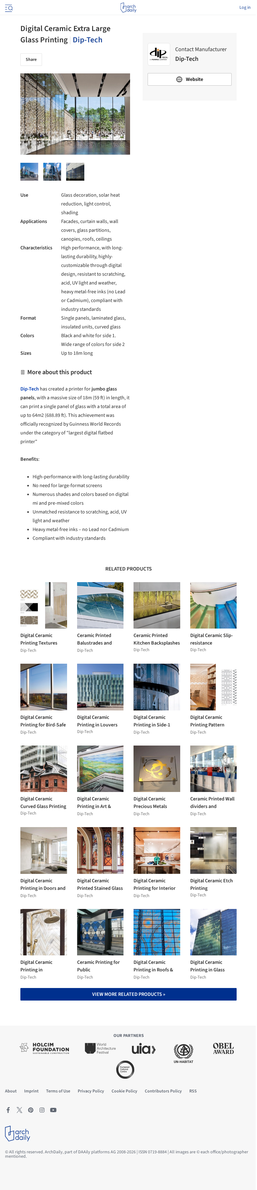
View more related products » (128, 994)
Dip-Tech (87, 39)
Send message (190, 149)
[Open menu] (8, 7)
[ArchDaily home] (128, 8)
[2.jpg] (52, 172)
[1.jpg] (29, 172)
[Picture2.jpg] (75, 172)
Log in (245, 7)
